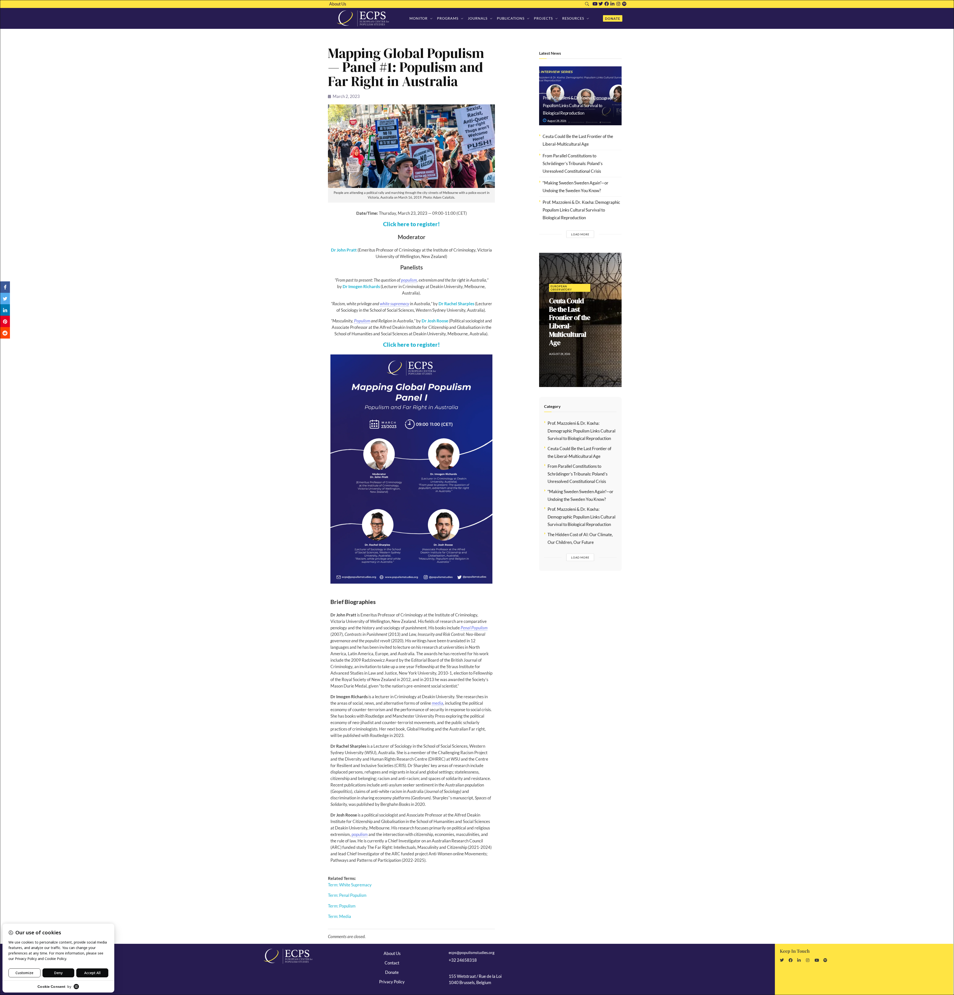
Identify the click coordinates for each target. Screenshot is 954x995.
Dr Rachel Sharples (456, 303)
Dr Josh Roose (435, 320)
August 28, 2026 (556, 120)
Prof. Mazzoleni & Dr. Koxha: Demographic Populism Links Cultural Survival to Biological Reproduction (580, 105)
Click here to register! (411, 223)
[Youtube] (595, 3)
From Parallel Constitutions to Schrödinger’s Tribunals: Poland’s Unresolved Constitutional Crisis (572, 163)
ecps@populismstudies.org (471, 952)
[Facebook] (606, 3)
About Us (337, 3)
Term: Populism (342, 905)
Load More (580, 234)
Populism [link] (362, 320)
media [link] (437, 703)
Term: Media (339, 916)
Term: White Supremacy (350, 884)
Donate (392, 972)
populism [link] (409, 280)
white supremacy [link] (394, 303)
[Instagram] (618, 3)
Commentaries (563, 275)
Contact (392, 962)
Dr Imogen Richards (361, 286)
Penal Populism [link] (474, 627)
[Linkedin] (612, 3)
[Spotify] (624, 3)
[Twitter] (600, 3)
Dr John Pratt (344, 250)
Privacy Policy (392, 981)
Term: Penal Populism (347, 895)
